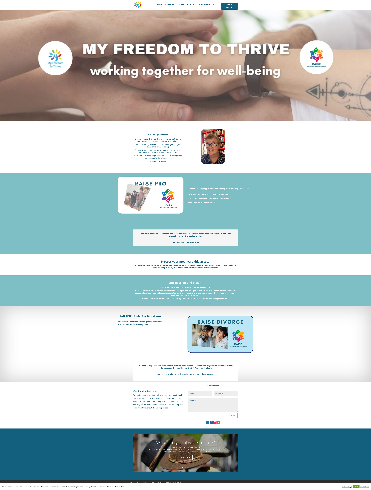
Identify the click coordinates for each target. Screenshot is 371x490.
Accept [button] (356, 486)
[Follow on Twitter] (218, 422)
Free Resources (206, 5)
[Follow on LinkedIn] (207, 422)
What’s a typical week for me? (185, 442)
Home (160, 5)
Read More (185, 457)
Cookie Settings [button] (347, 487)
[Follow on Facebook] (211, 422)
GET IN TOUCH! (229, 6)
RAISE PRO (170, 5)
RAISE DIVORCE (186, 5)
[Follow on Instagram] (215, 422)
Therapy (189, 447)
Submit (232, 415)
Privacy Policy (364, 487)
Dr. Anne (174, 447)
